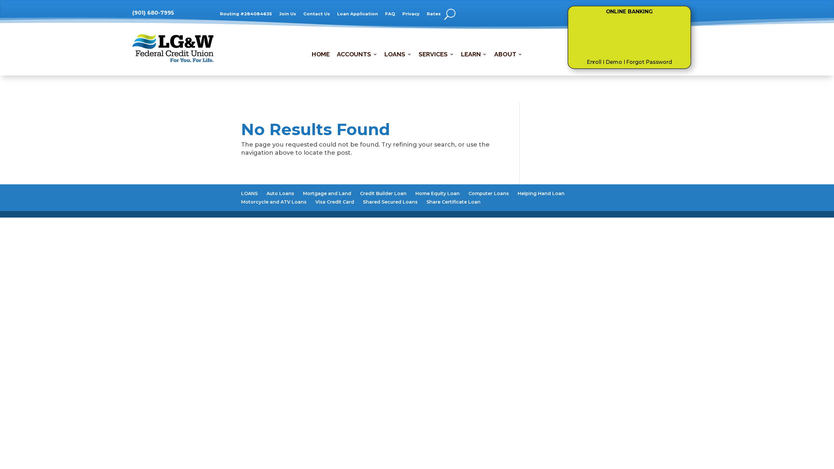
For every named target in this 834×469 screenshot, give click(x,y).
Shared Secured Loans (390, 202)
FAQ (390, 13)
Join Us (287, 13)
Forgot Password (649, 62)
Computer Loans (488, 193)
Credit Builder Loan (383, 193)
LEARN (471, 55)
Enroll (593, 62)
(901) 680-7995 (153, 13)
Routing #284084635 (246, 13)
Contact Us (316, 13)
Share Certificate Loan (453, 202)
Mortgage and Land (327, 193)
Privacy (411, 13)
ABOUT (505, 55)
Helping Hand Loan (541, 193)
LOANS (394, 55)
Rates (434, 13)
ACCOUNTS (354, 55)
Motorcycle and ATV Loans (274, 202)
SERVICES (433, 55)
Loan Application (357, 13)
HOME (320, 55)
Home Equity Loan (437, 193)
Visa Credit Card (334, 202)
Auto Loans (280, 193)
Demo (614, 62)
